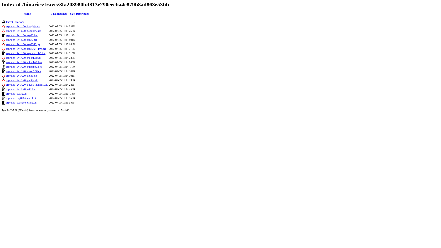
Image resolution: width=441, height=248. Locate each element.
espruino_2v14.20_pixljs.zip (21, 75)
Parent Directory (15, 21)
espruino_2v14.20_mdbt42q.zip (23, 57)
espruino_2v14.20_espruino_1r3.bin (25, 53)
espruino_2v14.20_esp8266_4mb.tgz (26, 48)
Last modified (59, 13)
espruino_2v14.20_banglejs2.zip (23, 30)
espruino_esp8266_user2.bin (21, 102)
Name (27, 13)
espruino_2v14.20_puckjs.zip (22, 80)
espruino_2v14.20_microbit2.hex (24, 66)
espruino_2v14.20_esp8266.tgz (23, 44)
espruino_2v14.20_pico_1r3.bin (23, 71)
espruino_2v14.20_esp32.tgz (21, 39)
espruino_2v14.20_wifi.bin (20, 89)
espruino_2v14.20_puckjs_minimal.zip (27, 84)
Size (72, 13)
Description (82, 13)
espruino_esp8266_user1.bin (21, 98)
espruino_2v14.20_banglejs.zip (23, 26)
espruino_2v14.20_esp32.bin (22, 35)
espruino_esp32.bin (16, 93)
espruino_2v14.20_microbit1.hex (24, 62)
